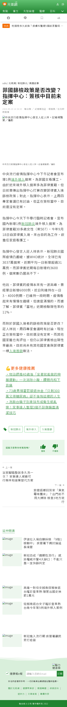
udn (4, 83)
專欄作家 (44, 694)
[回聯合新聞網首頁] (4, 4)
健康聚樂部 (28, 688)
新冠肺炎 (22, 83)
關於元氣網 (14, 688)
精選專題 (42, 688)
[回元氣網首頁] (12, 4)
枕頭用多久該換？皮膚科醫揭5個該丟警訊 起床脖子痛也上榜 (37, 26)
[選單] (63, 4)
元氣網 (12, 83)
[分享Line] (25, 18)
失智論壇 (28, 11)
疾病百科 (54, 688)
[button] (62, 11)
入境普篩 (16, 350)
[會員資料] (58, 4)
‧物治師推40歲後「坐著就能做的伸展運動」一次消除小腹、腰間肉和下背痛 (33, 379)
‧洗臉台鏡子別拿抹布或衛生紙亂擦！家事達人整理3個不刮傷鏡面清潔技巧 (32, 407)
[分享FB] (8, 18)
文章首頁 (32, 694)
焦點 (5, 11)
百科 (52, 11)
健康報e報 (16, 673)
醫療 (42, 11)
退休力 (21, 694)
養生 (16, 11)
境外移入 (18, 179)
